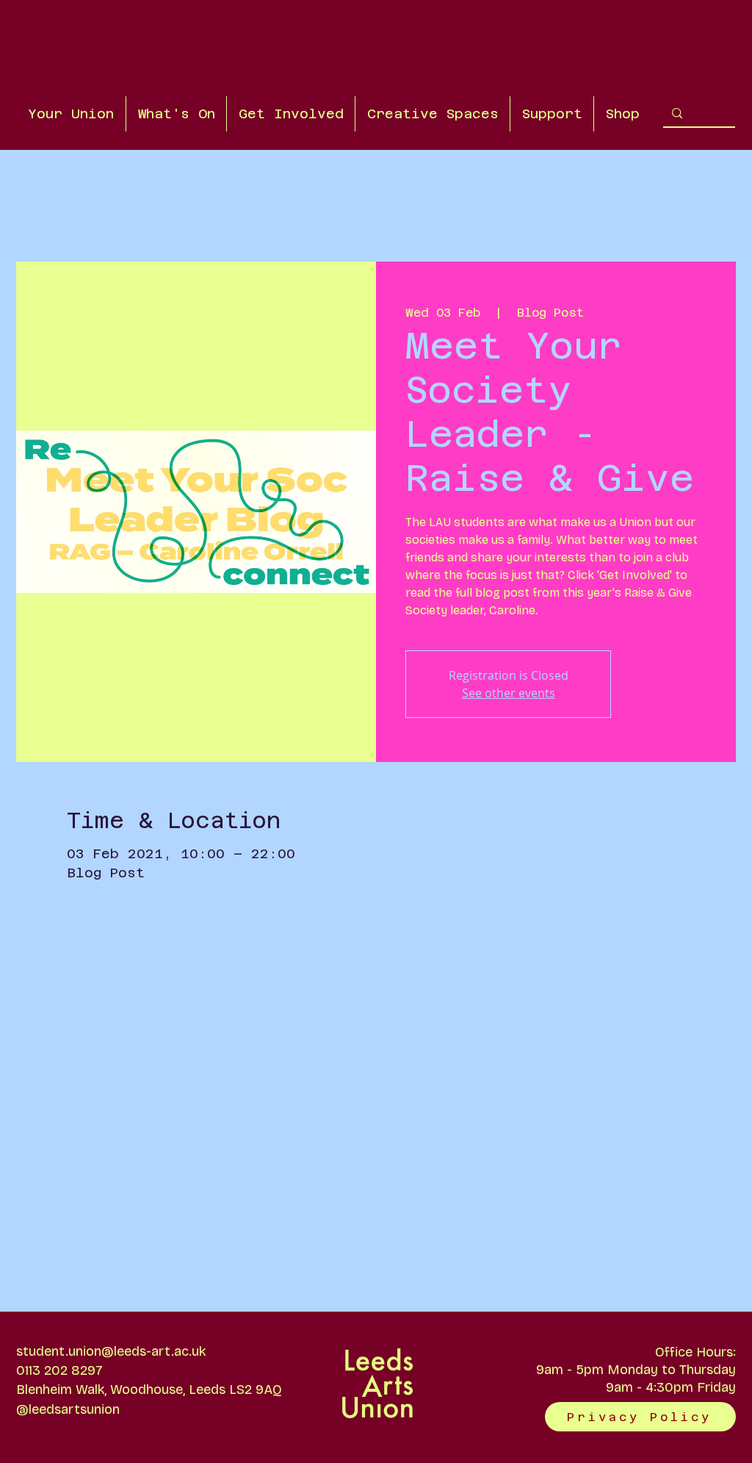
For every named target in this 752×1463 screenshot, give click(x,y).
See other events (508, 693)
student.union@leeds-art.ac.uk (111, 1351)
